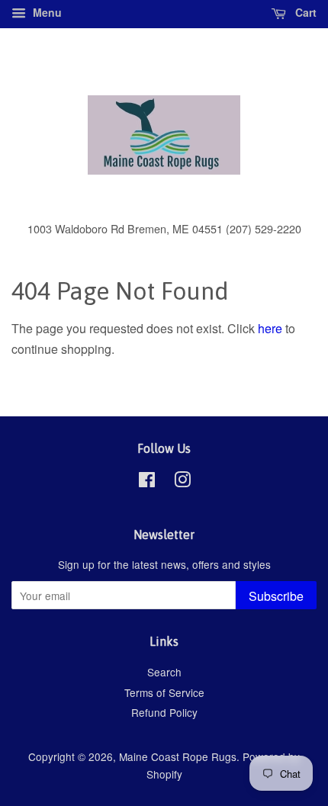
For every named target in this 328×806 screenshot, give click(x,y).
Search (164, 671)
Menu (46, 12)
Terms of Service (164, 692)
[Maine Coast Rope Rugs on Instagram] (182, 482)
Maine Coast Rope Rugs (177, 756)
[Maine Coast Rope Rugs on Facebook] (147, 482)
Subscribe (276, 596)
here (270, 328)
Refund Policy (164, 712)
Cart (304, 12)
